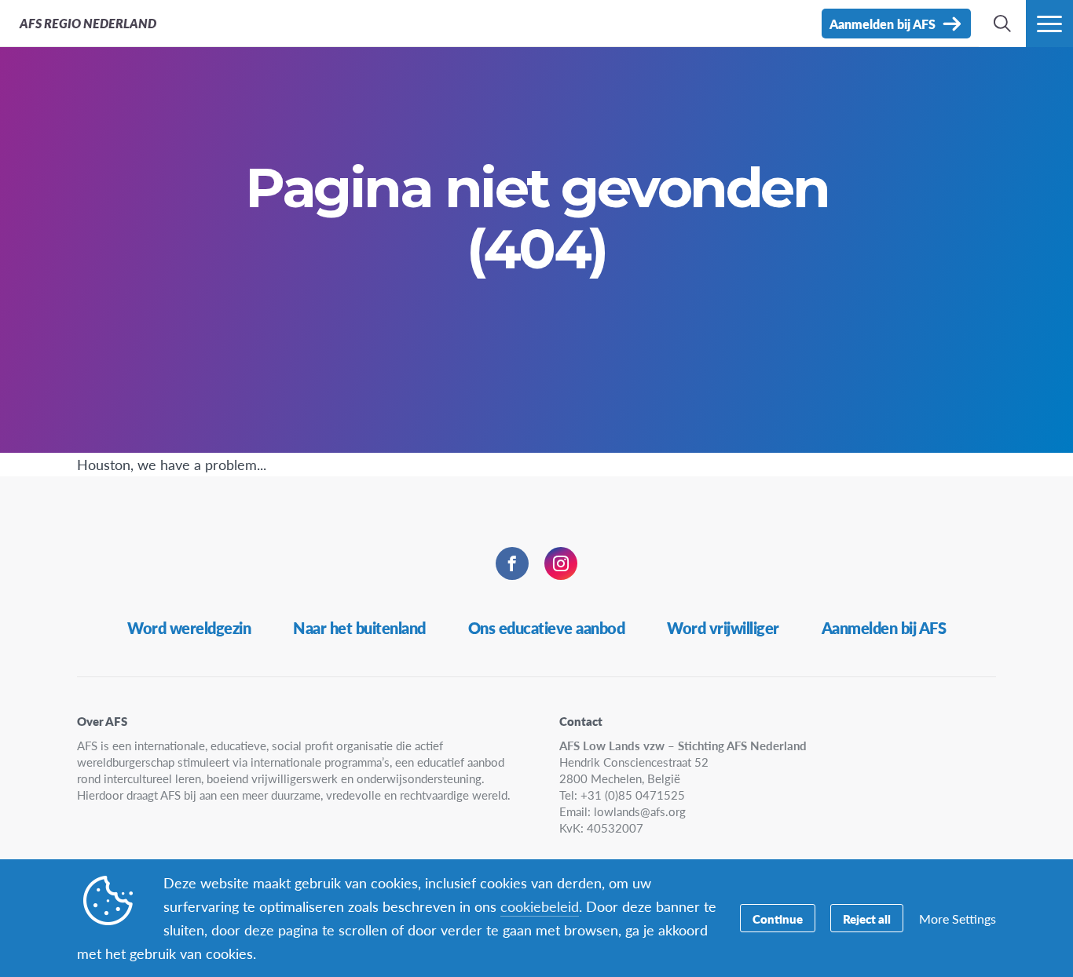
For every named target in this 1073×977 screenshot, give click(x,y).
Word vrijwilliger (723, 628)
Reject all (867, 918)
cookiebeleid (539, 906)
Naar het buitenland (359, 628)
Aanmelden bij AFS (884, 628)
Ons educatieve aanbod (546, 628)
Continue (778, 918)
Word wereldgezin (189, 628)
